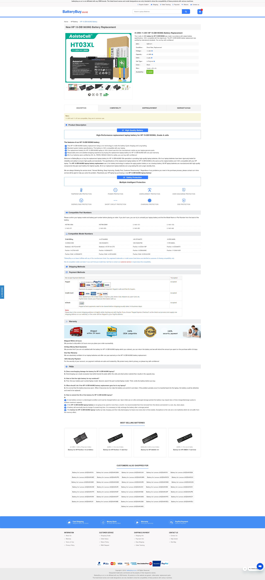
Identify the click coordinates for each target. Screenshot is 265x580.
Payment (176, 4)
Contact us (196, 4)
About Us (68, 536)
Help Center (174, 539)
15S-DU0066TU (103, 243)
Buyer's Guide (143, 4)
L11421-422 (170, 228)
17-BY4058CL (171, 243)
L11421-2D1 (136, 228)
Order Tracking (166, 4)
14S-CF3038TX (137, 239)
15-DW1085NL (171, 239)
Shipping (155, 4)
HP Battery (74, 22)
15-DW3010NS (69, 243)
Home (66, 22)
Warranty (68, 539)
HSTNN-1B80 (69, 224)
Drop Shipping (139, 542)
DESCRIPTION (81, 108)
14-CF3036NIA (103, 239)
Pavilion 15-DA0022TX (105, 250)
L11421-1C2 (170, 224)
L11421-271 (68, 228)
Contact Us (173, 536)
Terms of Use (69, 542)
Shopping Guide (105, 536)
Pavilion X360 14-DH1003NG (107, 254)
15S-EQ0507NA (137, 243)
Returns (186, 4)
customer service (125, 262)
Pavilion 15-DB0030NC (140, 250)
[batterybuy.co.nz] (78, 13)
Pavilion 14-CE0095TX (173, 247)
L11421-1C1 (136, 224)
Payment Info (139, 539)
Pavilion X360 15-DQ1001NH (141, 254)
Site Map (173, 542)
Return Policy (104, 542)
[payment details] (123, 317)
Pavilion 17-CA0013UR (174, 250)
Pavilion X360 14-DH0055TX (73, 254)
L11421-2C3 (102, 228)
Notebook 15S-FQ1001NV (73, 247)
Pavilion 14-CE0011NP (140, 247)
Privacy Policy (70, 545)
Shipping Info (139, 536)
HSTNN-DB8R (103, 224)
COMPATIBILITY (115, 108)
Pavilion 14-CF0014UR (72, 250)
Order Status (104, 539)
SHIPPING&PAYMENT (149, 108)
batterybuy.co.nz (132, 570)
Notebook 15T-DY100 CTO (107, 247)
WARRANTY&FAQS (183, 108)
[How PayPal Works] (161, 563)
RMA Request (104, 545)
